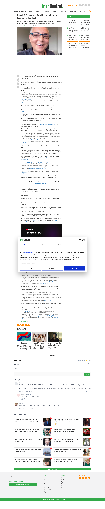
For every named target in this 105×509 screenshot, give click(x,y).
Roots (62, 488)
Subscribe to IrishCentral (41, 183)
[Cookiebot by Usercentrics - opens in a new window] (78, 240)
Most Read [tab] (71, 17)
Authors (46, 478)
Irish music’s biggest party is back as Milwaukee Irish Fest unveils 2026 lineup (38, 346)
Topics (45, 480)
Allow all (74, 268)
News (62, 478)
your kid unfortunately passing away (45, 124)
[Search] (90, 11)
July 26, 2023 (44, 283)
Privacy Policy (48, 488)
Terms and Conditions (50, 490)
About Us (46, 482)
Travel (63, 486)
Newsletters (73, 5)
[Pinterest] (89, 5)
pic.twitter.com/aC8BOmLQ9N (37, 168)
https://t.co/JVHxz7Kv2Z (46, 282)
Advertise (46, 486)
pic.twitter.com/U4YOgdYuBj (30, 140)
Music (28, 321)
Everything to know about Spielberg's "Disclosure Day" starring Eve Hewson (55, 346)
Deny (30, 268)
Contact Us (47, 484)
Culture (63, 484)
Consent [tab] (26, 244)
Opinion (63, 482)
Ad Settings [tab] (61, 244)
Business (63, 480)
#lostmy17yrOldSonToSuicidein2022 (37, 162)
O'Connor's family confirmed (41, 188)
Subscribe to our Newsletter (22, 485)
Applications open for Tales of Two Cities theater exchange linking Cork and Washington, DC (24, 345)
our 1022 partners (29, 252)
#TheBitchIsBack (27, 99)
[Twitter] (83, 5)
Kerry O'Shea (20, 25)
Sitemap (46, 494)
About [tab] (78, 244)
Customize (51, 268)
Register (46, 492)
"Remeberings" (36, 220)
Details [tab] (44, 244)
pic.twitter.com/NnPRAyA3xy (46, 316)
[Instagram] (86, 5)
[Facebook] (80, 5)
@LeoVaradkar (28, 311)
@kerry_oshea (27, 25)
